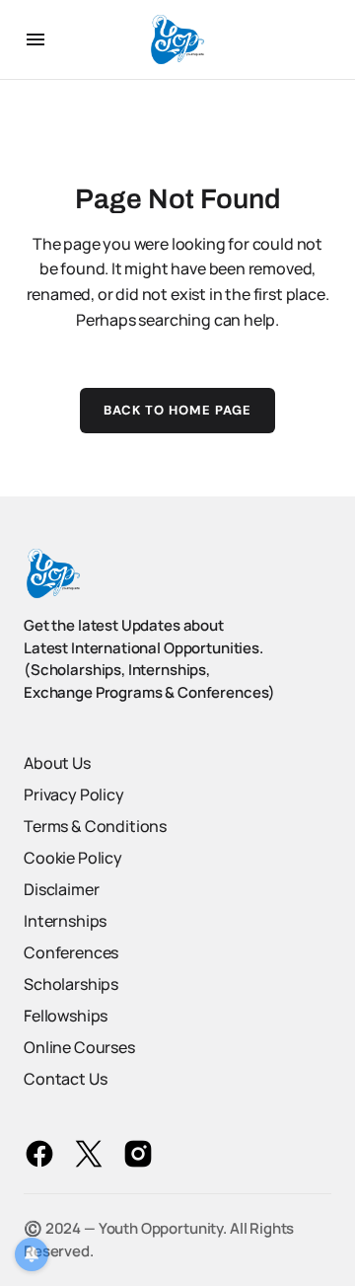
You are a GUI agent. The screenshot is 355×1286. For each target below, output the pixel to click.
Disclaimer (61, 889)
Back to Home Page (178, 410)
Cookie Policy (73, 858)
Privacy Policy (74, 794)
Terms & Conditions (95, 826)
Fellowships (65, 1015)
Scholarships (71, 984)
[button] (35, 39)
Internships (65, 921)
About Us (57, 763)
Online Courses (79, 1047)
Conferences (71, 952)
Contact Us (65, 1079)
